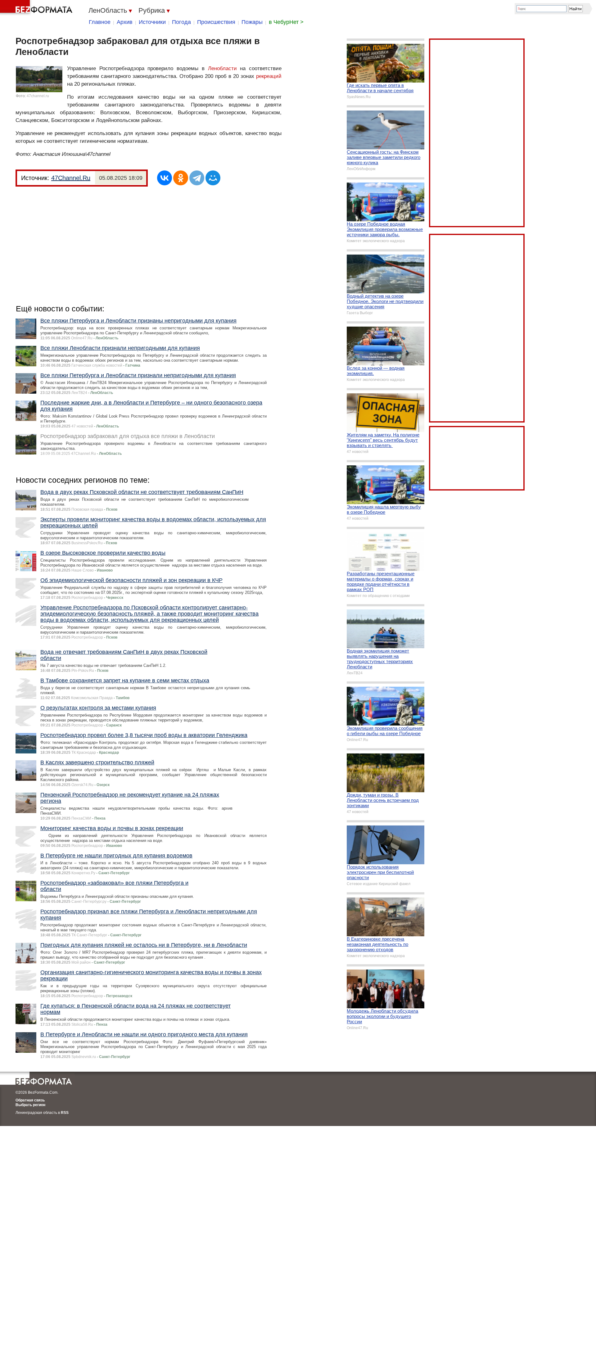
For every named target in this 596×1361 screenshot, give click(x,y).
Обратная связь (30, 1100)
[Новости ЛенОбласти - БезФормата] (37, 8)
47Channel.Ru (70, 177)
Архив (125, 22)
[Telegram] (196, 177)
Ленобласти (222, 68)
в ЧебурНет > (286, 22)
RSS (65, 1112)
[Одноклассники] (180, 177)
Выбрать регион (30, 1105)
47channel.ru (38, 96)
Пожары (252, 22)
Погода (181, 22)
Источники (152, 22)
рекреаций (269, 76)
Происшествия (216, 22)
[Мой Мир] (212, 177)
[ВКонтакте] (164, 177)
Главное (100, 22)
